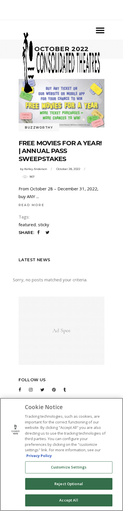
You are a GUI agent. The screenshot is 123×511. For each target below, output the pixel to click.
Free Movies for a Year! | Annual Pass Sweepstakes (60, 151)
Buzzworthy (39, 127)
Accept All (68, 500)
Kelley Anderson (35, 169)
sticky (43, 224)
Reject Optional (68, 483)
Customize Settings (68, 467)
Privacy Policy (39, 455)
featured (27, 224)
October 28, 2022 (68, 169)
